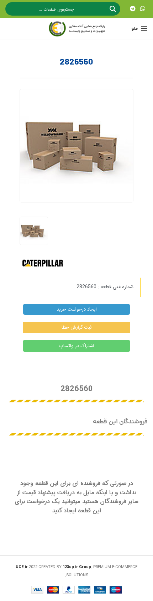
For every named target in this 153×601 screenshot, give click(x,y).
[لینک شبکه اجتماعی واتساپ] (143, 9)
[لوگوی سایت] (76, 28)
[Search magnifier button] (113, 8)
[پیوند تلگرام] (132, 9)
